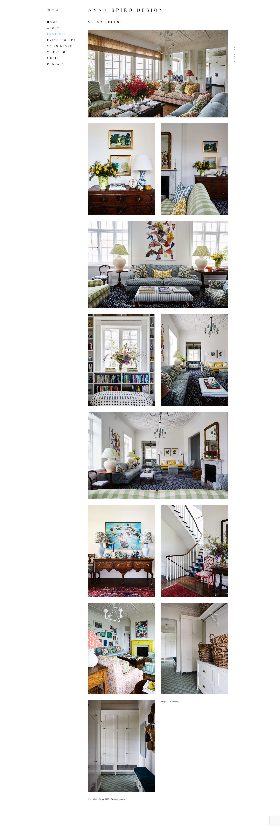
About (53, 28)
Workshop (57, 52)
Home (52, 22)
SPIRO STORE (59, 46)
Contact (56, 64)
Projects (56, 34)
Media (53, 58)
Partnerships (61, 40)
